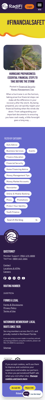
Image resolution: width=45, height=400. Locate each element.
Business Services (15, 151)
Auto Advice (11, 144)
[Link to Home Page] (12, 6)
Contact (7, 265)
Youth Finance (12, 212)
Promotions (22, 200)
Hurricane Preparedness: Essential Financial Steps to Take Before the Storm (23, 77)
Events (32, 151)
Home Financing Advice (17, 169)
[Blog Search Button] (36, 219)
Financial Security (27, 86)
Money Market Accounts (17, 181)
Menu (39, 10)
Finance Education (14, 157)
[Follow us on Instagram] (14, 279)
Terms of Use (9, 311)
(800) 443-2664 (20, 258)
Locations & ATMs (11, 268)
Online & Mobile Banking (17, 193)
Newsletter (11, 187)
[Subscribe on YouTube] (23, 279)
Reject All (29, 388)
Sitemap (7, 347)
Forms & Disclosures (13, 304)
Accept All (16, 388)
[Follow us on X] (9, 279)
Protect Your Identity (16, 206)
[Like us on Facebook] (4, 279)
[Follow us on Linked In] (18, 279)
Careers (7, 271)
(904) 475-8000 (27, 256)
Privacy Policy (9, 308)
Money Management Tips (22, 89)
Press (9, 200)
